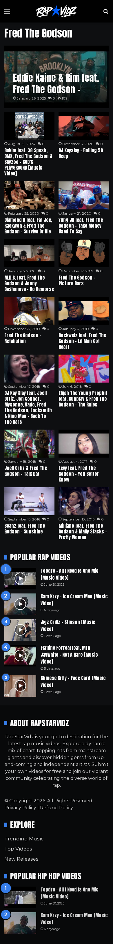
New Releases (21, 859)
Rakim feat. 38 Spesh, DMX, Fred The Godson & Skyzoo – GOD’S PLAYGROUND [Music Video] (28, 162)
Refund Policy (56, 807)
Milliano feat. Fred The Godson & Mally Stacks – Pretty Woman (83, 531)
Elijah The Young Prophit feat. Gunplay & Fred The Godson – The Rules (83, 398)
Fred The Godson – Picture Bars (77, 280)
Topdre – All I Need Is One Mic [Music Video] (70, 574)
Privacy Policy (20, 807)
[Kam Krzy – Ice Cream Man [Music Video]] (20, 604)
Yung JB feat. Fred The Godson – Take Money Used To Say (81, 225)
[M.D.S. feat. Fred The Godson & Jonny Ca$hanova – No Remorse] (29, 253)
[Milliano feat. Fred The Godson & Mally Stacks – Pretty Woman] (83, 501)
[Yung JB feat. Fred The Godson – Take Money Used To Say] (83, 195)
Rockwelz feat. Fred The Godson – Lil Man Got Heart (82, 341)
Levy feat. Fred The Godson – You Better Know (79, 473)
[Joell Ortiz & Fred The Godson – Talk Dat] (29, 444)
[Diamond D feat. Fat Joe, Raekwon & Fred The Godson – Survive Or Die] (29, 195)
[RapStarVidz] (56, 11)
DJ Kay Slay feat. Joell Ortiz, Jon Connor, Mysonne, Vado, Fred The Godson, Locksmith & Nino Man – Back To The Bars (28, 407)
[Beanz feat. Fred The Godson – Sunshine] (29, 501)
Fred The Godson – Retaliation (22, 338)
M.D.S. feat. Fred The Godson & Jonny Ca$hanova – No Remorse (29, 283)
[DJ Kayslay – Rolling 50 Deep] (83, 126)
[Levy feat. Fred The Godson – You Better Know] (83, 444)
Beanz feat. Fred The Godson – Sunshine (24, 528)
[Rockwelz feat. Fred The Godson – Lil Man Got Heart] (83, 311)
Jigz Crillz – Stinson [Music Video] (68, 625)
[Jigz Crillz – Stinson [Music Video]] (20, 630)
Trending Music (23, 839)
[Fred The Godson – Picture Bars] (83, 253)
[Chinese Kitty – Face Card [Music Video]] (20, 686)
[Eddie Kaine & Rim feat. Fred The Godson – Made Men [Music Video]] (56, 77)
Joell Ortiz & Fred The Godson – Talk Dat (25, 470)
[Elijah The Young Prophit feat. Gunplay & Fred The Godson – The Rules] (83, 369)
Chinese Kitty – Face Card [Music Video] (73, 681)
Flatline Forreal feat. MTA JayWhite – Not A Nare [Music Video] (69, 654)
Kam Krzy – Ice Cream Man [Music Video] (74, 600)
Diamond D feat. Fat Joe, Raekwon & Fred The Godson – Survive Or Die (28, 225)
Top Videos (18, 849)
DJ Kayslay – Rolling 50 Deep (81, 153)
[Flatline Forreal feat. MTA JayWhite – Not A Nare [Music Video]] (20, 655)
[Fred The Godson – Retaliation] (29, 311)
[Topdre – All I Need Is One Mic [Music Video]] (20, 578)
